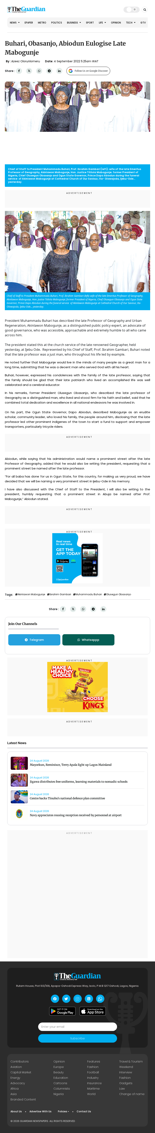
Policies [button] (62, 1111)
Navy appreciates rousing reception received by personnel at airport (76, 815)
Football (93, 1072)
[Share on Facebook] (19, 71)
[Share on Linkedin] (59, 71)
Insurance (94, 1083)
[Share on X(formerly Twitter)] (29, 71)
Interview (125, 1072)
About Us (16, 1111)
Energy (15, 1078)
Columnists (61, 1089)
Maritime (93, 1089)
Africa (14, 1089)
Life (101, 22)
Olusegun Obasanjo (118, 594)
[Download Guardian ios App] (93, 1011)
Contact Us (84, 1111)
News (13, 22)
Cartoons (60, 1083)
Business (73, 22)
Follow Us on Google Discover (91, 71)
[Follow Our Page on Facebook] (55, 999)
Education (60, 1078)
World (91, 1094)
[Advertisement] (77, 894)
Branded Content (23, 1099)
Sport (90, 22)
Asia (13, 1094)
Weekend (126, 1067)
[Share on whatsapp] (39, 71)
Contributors (19, 1061)
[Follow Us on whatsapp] (100, 999)
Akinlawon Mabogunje (31, 594)
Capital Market (20, 1072)
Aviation (16, 1067)
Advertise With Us (40, 1111)
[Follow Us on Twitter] (66, 999)
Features (93, 1061)
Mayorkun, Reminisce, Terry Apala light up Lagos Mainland (71, 765)
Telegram (36, 640)
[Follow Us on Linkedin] (89, 999)
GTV (143, 22)
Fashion (92, 1067)
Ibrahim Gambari (60, 594)
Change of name (132, 1094)
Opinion (116, 22)
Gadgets (125, 1083)
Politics (56, 22)
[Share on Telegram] (49, 71)
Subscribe (77, 1038)
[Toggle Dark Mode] (132, 9)
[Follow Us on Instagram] (77, 999)
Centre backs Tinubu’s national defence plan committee (67, 798)
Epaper (29, 22)
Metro (42, 22)
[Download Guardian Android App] (62, 1011)
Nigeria (58, 1094)
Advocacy (17, 1083)
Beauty (58, 1072)
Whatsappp (90, 640)
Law (122, 1089)
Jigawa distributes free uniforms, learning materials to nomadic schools (79, 781)
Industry (92, 1078)
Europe (58, 1067)
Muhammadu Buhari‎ (88, 594)
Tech (129, 22)
